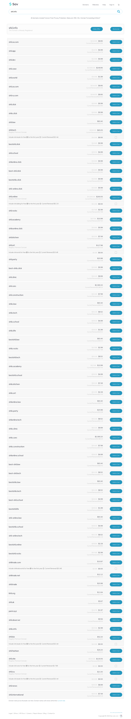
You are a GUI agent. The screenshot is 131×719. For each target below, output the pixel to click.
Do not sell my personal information (116, 712)
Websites (95, 5)
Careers (29, 713)
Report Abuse (37, 713)
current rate (61, 700)
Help (104, 5)
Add (116, 42)
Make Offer (96, 29)
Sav (14, 4)
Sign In (112, 5)
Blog (44, 713)
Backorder (116, 29)
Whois (16, 713)
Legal (10, 713)
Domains (86, 5)
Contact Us (51, 713)
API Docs (22, 713)
